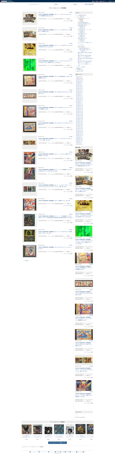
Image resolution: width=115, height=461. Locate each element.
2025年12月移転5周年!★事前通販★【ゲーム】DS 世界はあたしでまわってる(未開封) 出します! (83, 268)
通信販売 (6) (82, 36)
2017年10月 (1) (79, 144)
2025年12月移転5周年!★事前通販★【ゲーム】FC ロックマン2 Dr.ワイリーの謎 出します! (83, 344)
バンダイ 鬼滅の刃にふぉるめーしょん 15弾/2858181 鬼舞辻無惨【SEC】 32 (48, 436)
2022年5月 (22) (79, 107)
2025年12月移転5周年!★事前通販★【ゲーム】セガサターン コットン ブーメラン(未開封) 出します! (83, 319)
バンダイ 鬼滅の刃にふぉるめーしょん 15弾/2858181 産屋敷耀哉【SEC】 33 (70, 436)
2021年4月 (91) (79, 125)
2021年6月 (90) (79, 122)
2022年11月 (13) (79, 98)
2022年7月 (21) (79, 104)
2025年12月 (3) (79, 78)
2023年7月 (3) (79, 95)
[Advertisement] (84, 408)
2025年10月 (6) (79, 81)
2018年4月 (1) (79, 142)
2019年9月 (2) (79, 137)
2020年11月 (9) (79, 132)
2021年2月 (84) (79, 128)
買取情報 (75, 4)
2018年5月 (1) (79, 141)
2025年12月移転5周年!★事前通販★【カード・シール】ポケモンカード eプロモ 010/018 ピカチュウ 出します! (83, 215)
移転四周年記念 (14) (82, 34)
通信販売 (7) (82, 39)
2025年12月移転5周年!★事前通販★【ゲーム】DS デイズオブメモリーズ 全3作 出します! (83, 293)
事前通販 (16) (82, 26)
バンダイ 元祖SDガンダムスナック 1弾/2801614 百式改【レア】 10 (80, 436)
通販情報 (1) (79, 68)
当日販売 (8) (82, 28)
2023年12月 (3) (79, 89)
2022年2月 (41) (79, 111)
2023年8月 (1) (79, 94)
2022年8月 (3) (79, 102)
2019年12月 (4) (79, 135)
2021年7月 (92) (79, 121)
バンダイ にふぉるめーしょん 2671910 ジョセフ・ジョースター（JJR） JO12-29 (37, 436)
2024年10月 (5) (79, 88)
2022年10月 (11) (79, 99)
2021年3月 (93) (79, 127)
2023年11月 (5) (79, 91)
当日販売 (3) (82, 32)
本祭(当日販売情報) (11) (84, 48)
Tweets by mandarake (80, 417)
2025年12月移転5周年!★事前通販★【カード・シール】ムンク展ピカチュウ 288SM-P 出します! (84, 395)
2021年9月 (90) (79, 118)
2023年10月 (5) (79, 92)
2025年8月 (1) (79, 82)
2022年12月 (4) (79, 97)
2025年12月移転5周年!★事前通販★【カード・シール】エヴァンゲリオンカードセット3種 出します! (83, 370)
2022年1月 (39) (79, 112)
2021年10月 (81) (79, 117)
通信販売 (56, 4)
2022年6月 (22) (79, 105)
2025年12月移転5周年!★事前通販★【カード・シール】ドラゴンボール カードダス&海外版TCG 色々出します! (84, 164)
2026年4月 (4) (79, 76)
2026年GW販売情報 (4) (83, 22)
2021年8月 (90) (79, 119)
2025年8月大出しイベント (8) (84, 29)
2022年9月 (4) (79, 101)
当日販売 (26, 260)
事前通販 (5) (82, 31)
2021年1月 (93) (79, 130)
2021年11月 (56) (79, 115)
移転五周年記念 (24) (82, 25)
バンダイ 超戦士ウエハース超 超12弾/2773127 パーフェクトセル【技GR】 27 (26, 436)
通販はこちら (57, 442)
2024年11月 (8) (79, 87)
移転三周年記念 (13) (82, 38)
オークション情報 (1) (81, 66)
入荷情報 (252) (79, 69)
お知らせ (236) (79, 71)
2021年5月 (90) (79, 124)
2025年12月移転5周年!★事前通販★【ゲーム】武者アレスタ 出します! (54, 200)
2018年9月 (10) (79, 138)
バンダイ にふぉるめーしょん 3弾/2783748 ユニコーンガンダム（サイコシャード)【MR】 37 (59, 436)
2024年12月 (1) (79, 85)
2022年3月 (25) (79, 109)
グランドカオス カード (34, 4)
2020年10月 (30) (79, 134)
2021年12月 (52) (79, 114)
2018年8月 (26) (79, 140)
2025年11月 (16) (79, 79)
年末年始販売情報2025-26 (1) (84, 23)
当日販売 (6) (82, 41)
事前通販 (70, 12)
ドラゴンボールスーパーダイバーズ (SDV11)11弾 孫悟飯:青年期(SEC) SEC (91, 436)
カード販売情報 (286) (81, 15)
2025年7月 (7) (79, 84)
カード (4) (81, 45)
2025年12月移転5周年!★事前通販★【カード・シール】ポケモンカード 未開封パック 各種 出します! (84, 190)
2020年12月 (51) (79, 131)
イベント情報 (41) (80, 16)
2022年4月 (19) (79, 108)
